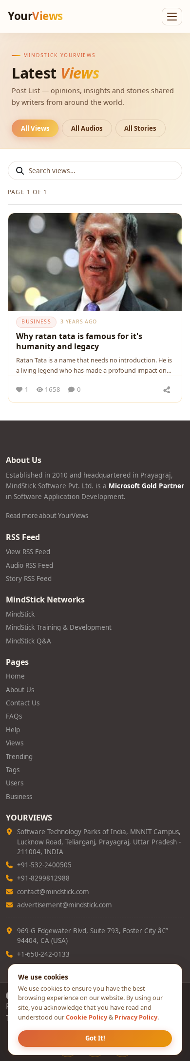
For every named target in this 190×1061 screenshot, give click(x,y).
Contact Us (22, 703)
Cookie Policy (86, 1017)
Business (19, 796)
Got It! (95, 1038)
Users (14, 783)
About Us (20, 689)
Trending (19, 756)
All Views (35, 128)
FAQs (14, 716)
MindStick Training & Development (59, 627)
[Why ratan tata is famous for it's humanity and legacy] (95, 262)
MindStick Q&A (28, 641)
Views (14, 743)
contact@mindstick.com (53, 891)
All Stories (140, 128)
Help (13, 729)
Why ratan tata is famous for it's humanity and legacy (79, 341)
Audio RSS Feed (29, 565)
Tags (12, 769)
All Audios (87, 128)
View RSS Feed (28, 551)
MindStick (20, 614)
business (36, 321)
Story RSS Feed (29, 578)
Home (15, 676)
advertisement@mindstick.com (64, 905)
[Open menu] (172, 16)
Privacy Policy (135, 1017)
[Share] (166, 389)
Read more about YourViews (47, 515)
